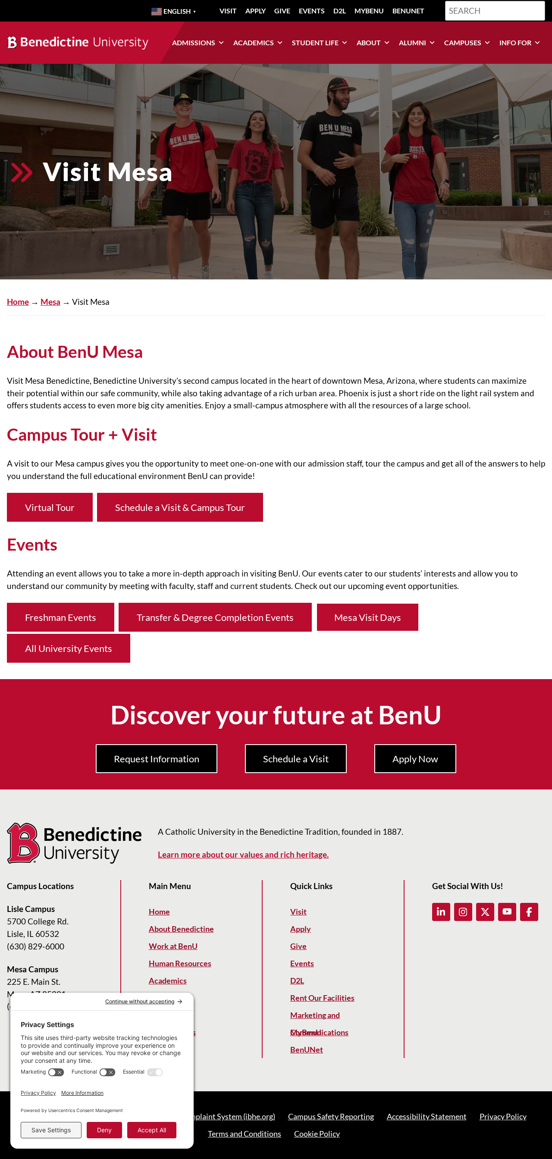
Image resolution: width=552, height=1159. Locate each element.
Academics (253, 42)
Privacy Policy (503, 1116)
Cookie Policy (317, 1133)
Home (18, 302)
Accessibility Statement (427, 1116)
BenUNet (408, 10)
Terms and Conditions (244, 1133)
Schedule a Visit (296, 758)
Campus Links (172, 1032)
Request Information (156, 758)
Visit (228, 10)
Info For (515, 42)
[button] (441, 912)
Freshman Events (60, 617)
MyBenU (369, 10)
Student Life (315, 42)
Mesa (50, 302)
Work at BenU (173, 946)
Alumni (412, 42)
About (369, 42)
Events (312, 10)
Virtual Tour (50, 507)
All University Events (68, 648)
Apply (255, 10)
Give (282, 10)
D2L (339, 10)
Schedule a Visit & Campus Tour (180, 507)
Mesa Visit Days (367, 617)
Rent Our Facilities (322, 997)
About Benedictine (181, 928)
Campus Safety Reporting (331, 1116)
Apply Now (415, 758)
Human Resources (180, 963)
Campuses (462, 42)
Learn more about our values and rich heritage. (243, 854)
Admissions (193, 42)
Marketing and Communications (319, 1017)
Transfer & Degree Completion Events (215, 617)
